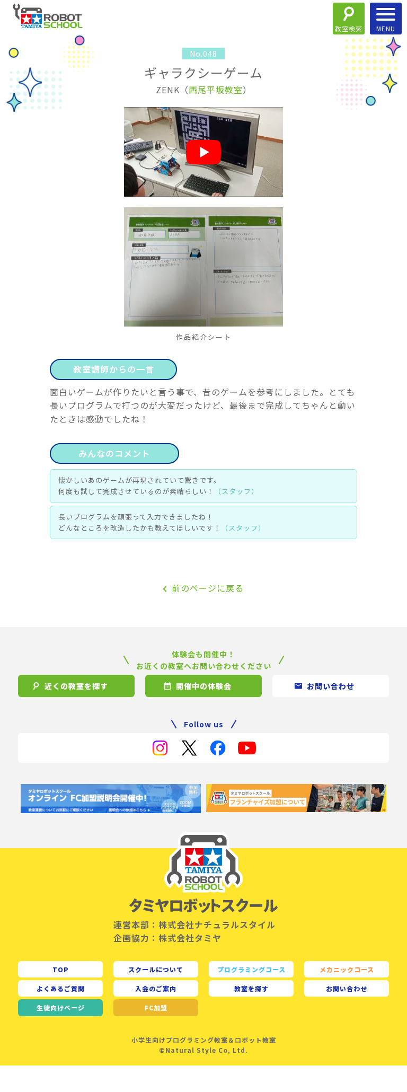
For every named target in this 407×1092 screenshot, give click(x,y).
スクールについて (155, 969)
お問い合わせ (346, 988)
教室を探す (251, 988)
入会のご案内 (155, 988)
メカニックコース (347, 969)
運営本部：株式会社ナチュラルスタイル (194, 924)
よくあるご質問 (61, 988)
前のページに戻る (208, 588)
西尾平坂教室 (216, 89)
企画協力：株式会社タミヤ (167, 937)
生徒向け (61, 1007)
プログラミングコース (251, 969)
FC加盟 (156, 1007)
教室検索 (348, 28)
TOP (60, 969)
